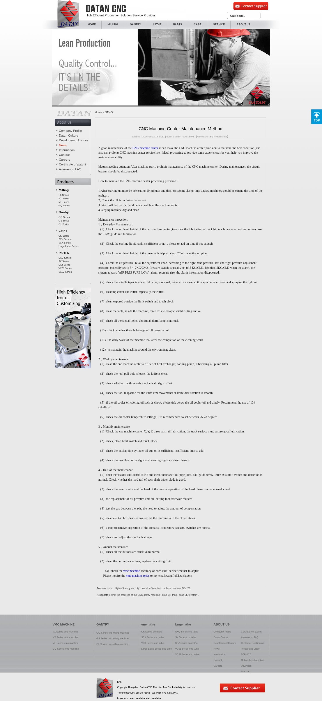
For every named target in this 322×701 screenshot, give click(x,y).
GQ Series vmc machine (66, 648)
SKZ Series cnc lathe (186, 643)
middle (217, 136)
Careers (64, 159)
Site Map (245, 671)
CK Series (63, 235)
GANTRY (135, 24)
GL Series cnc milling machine (112, 644)
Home (98, 112)
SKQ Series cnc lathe (186, 631)
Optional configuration (252, 660)
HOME (92, 24)
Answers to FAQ (70, 169)
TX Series (63, 195)
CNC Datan (68, 14)
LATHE (157, 24)
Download (246, 665)
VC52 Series (65, 272)
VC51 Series (65, 268)
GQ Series (64, 205)
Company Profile (70, 130)
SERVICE (219, 24)
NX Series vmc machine (65, 637)
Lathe (63, 230)
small (224, 136)
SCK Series (64, 239)
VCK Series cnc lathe (152, 643)
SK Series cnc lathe (185, 637)
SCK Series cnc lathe (152, 637)
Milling (64, 190)
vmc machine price (137, 575)
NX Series (63, 198)
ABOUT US (243, 24)
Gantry (64, 212)
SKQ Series (64, 258)
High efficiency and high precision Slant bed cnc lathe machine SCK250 (152, 588)
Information (67, 150)
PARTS (177, 24)
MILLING (113, 24)
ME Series (63, 202)
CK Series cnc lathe (151, 631)
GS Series (63, 220)
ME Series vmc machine (65, 643)
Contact (64, 154)
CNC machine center (145, 148)
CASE (197, 24)
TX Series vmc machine (65, 631)
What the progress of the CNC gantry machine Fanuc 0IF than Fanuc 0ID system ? (155, 595)
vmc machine (131, 571)
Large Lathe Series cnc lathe (156, 648)
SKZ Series (64, 265)
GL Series (63, 224)
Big (211, 136)
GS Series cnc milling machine (112, 638)
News (63, 145)
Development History (73, 140)
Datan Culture (68, 135)
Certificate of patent (72, 164)
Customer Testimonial (252, 643)
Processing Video (250, 648)
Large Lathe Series (68, 246)
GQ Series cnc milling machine (112, 632)
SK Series (63, 261)
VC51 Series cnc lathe (187, 648)
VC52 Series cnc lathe (187, 654)
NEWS (109, 112)
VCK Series (64, 242)
